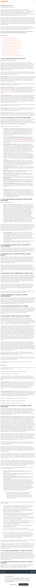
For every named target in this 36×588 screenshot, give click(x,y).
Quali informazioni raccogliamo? (9, 37)
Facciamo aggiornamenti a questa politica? (11, 54)
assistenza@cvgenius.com (22, 15)
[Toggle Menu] (35, 1)
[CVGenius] (4, 1)
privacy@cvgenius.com (7, 158)
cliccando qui (17, 438)
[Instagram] (31, 571)
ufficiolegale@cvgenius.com (25, 230)
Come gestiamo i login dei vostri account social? (12, 45)
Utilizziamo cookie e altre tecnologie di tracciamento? (13, 43)
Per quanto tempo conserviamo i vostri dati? (11, 46)
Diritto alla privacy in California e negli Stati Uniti (12, 52)
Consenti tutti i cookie (24, 584)
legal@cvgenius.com (19, 354)
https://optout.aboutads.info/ (6, 387)
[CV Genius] (3, 571)
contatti (22, 334)
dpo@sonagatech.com (20, 303)
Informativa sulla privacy (5, 458)
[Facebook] (33, 571)
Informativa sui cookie (14, 105)
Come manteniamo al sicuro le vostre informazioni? (12, 48)
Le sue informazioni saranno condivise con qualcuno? (12, 40)
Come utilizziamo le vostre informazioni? (10, 39)
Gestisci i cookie (13, 584)
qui (13, 321)
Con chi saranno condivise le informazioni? (11, 42)
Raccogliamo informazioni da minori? (10, 49)
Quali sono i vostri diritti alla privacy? (10, 51)
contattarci (28, 292)
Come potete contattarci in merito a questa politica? (12, 55)
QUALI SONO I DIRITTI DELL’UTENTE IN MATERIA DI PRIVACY (21, 140)
